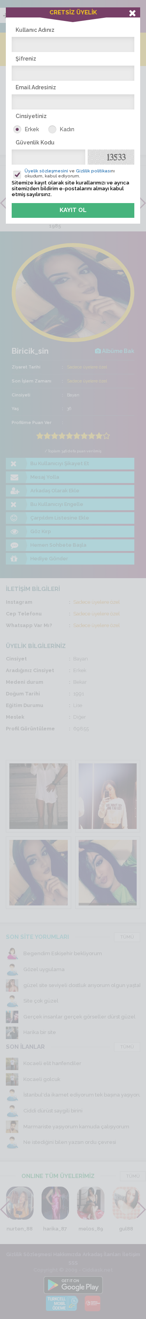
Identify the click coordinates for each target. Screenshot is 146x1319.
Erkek (32, 129)
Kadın (67, 129)
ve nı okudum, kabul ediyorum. (70, 174)
